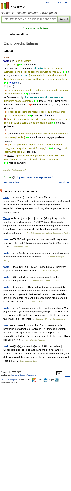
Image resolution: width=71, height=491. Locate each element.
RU (47, 2)
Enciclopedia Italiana (35, 28)
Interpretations (19, 34)
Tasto (6, 218)
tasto (6, 197)
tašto (6, 266)
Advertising (31, 375)
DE (53, 2)
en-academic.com (13, 5)
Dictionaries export (9, 380)
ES (59, 2)
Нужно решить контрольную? (35, 177)
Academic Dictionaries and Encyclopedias (29, 13)
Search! (63, 19)
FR (66, 2)
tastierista (14, 182)
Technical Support (18, 375)
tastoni (15, 82)
